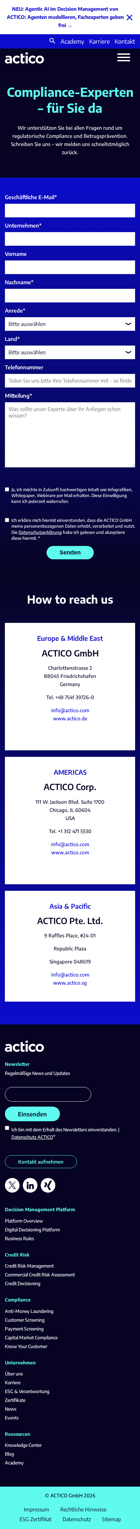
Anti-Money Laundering (29, 1311)
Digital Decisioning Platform (32, 1229)
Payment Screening (24, 1328)
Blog (9, 1454)
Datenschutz (77, 1519)
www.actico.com (70, 852)
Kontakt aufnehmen (40, 1162)
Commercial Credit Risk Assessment (40, 1274)
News (10, 1409)
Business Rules (19, 1238)
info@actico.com (70, 710)
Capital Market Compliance (31, 1337)
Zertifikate (15, 1400)
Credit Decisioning (22, 1283)
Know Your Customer (26, 1346)
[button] (52, 41)
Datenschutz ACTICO (32, 1137)
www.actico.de (70, 718)
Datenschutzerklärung (40, 532)
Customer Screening (25, 1320)
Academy (72, 41)
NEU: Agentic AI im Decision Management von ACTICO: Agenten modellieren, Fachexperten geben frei (65, 17)
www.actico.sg (70, 983)
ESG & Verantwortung (27, 1391)
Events (12, 1417)
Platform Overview (24, 1221)
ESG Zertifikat (35, 1519)
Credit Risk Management (29, 1266)
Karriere (99, 41)
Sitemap (111, 1519)
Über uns (14, 1373)
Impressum (36, 1509)
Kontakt (125, 41)
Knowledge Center (23, 1445)
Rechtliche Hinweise (83, 1509)
